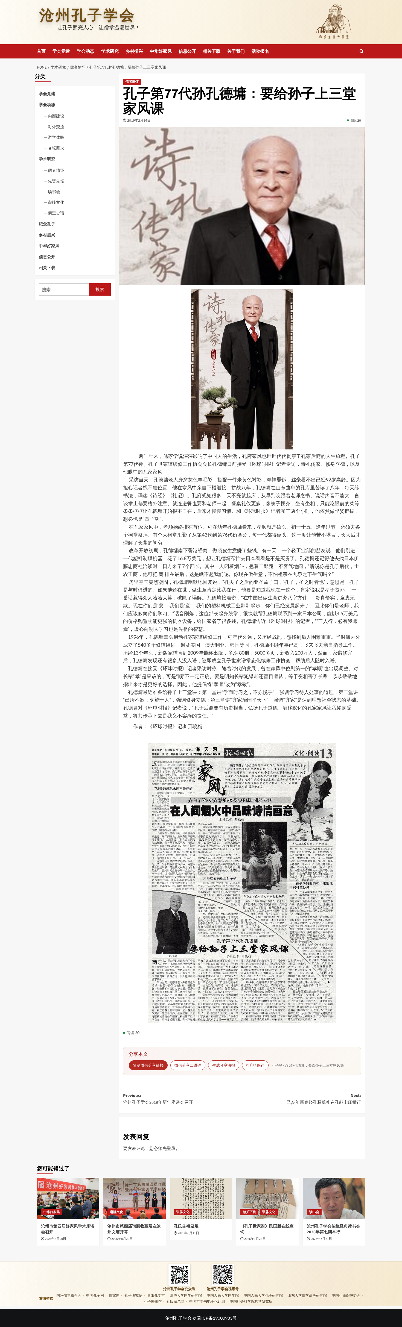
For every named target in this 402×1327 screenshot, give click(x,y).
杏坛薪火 (56, 147)
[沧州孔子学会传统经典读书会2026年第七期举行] (334, 1198)
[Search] (361, 51)
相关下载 (211, 51)
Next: (324, 1099)
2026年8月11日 (188, 1233)
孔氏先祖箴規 (186, 1226)
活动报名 (260, 51)
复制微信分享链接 (148, 1065)
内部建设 (56, 115)
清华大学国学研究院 (186, 1295)
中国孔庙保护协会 (346, 1295)
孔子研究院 (133, 1295)
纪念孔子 (47, 224)
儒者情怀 (132, 82)
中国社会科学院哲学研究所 (251, 1301)
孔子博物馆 (153, 1301)
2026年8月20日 (55, 1239)
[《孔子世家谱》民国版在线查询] (267, 1198)
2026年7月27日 (321, 1239)
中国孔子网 (95, 1295)
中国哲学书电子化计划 (207, 1301)
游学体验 (56, 137)
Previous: (158, 1099)
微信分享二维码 (187, 1065)
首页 (41, 51)
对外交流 (56, 126)
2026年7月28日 (255, 1239)
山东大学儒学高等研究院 (307, 1295)
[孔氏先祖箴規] (201, 1198)
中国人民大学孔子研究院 (263, 1295)
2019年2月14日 (138, 120)
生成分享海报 (223, 1065)
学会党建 (61, 51)
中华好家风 (161, 51)
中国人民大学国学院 (223, 1295)
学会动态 (85, 51)
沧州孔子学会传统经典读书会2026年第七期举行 (333, 1229)
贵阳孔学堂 (156, 1295)
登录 (171, 1148)
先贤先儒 (56, 181)
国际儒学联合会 (68, 1295)
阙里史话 (56, 213)
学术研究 (110, 51)
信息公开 (187, 51)
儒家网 (114, 1295)
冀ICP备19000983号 (217, 1317)
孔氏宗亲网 (175, 1301)
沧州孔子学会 (87, 15)
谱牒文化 (56, 202)
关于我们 (236, 51)
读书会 (54, 191)
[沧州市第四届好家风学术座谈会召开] (68, 1198)
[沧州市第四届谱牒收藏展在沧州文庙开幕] (134, 1198)
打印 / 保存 (255, 1065)
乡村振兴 (134, 51)
